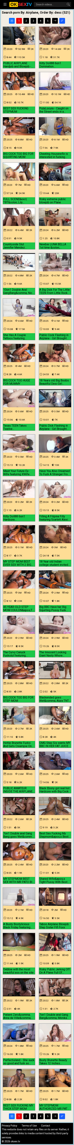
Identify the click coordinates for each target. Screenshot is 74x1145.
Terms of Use (29, 1125)
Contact (45, 1125)
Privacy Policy (9, 1125)
